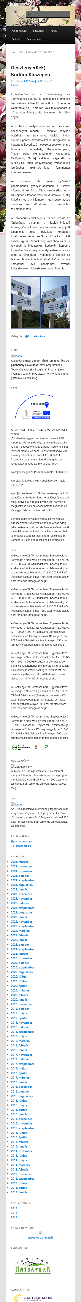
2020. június (19, 981)
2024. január (19, 889)
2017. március (20, 1077)
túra (42, 336)
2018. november (21, 1022)
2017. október (20, 1059)
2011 (14, 1212)
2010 (14, 1217)
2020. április (19, 986)
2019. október (20, 1008)
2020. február (19, 995)
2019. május (19, 1013)
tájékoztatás (31, 336)
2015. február (19, 1142)
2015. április (19, 1137)
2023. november (21, 898)
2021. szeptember (22, 949)
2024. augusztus (22, 885)
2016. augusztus (22, 1096)
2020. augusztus (22, 972)
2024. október (20, 876)
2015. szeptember (22, 1128)
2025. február (19, 862)
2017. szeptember (22, 1064)
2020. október (20, 963)
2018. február (19, 1045)
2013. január (19, 1192)
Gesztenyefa (34, 39)
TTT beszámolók (21, 846)
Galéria (16, 39)
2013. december (21, 1174)
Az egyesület (19, 30)
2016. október (20, 1091)
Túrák (53, 30)
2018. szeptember (22, 1032)
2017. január (19, 1082)
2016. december (21, 1086)
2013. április (19, 1188)
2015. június (19, 1133)
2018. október (20, 1027)
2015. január (19, 1146)
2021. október (20, 944)
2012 (14, 1208)
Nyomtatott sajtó (21, 841)
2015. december (21, 1119)
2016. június (19, 1100)
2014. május (19, 1160)
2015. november (21, 1123)
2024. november (21, 871)
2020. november (21, 958)
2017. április (19, 1073)
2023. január (19, 917)
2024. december (21, 866)
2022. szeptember (22, 926)
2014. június (19, 1155)
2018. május (19, 1036)
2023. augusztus (22, 912)
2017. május (19, 1068)
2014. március (20, 1165)
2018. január (19, 1050)
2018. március (20, 1041)
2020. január (19, 999)
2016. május (19, 1105)
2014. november (21, 1151)
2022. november (21, 921)
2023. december (21, 894)
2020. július (18, 976)
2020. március (20, 990)
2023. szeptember (22, 908)
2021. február (19, 954)
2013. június (19, 1183)
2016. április (19, 1110)
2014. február (19, 1169)
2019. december (21, 1004)
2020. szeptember (22, 967)
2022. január (19, 940)
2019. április (19, 1018)
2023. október (20, 903)
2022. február (19, 935)
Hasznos (38, 30)
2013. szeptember (22, 1178)
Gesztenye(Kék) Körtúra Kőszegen (30, 71)
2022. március (20, 930)
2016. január (19, 1114)
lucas (14, 85)
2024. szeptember (22, 880)
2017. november (21, 1055)
